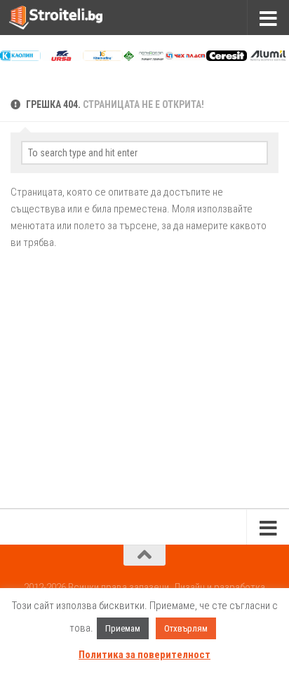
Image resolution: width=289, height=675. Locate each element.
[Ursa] (61, 57)
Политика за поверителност (144, 654)
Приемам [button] (122, 628)
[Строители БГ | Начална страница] (71, 17)
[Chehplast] (185, 57)
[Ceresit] (226, 57)
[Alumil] (268, 57)
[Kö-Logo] (103, 57)
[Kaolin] (20, 57)
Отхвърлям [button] (186, 628)
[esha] (143, 57)
